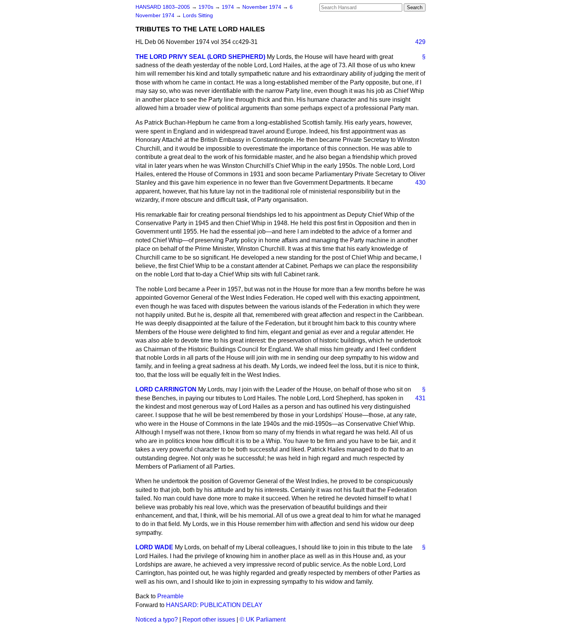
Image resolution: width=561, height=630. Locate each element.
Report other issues (208, 619)
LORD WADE (154, 547)
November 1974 (262, 7)
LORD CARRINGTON (166, 389)
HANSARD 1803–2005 (162, 7)
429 (420, 42)
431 (420, 398)
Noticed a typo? (156, 619)
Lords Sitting (198, 15)
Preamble (170, 596)
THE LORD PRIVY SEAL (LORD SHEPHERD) (200, 57)
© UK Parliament (262, 619)
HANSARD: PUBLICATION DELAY (214, 605)
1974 (228, 7)
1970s (206, 7)
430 (420, 182)
